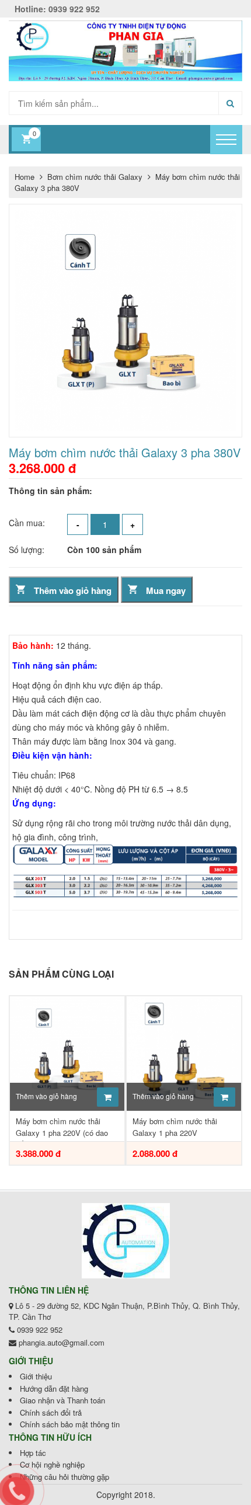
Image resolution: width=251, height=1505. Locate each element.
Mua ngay (166, 590)
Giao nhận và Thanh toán (62, 1400)
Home (24, 176)
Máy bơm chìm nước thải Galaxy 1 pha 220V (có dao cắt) (62, 1128)
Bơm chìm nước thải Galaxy (96, 176)
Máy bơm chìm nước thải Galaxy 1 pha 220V (175, 1126)
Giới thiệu (36, 1376)
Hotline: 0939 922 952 (57, 9)
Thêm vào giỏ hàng (72, 590)
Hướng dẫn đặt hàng (54, 1388)
